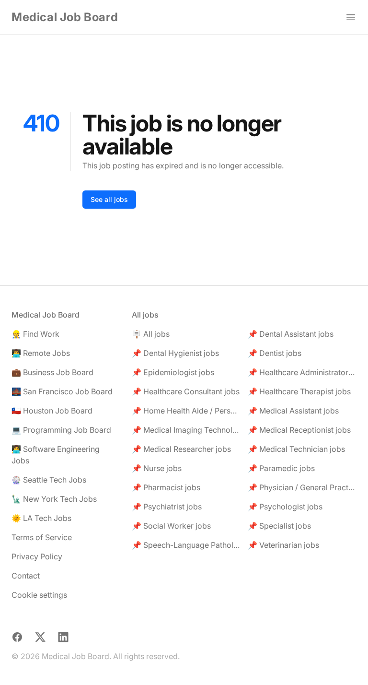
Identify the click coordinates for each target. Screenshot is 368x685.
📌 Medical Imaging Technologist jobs (186, 430)
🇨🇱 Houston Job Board (52, 410)
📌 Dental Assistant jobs (291, 334)
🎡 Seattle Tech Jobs (49, 479)
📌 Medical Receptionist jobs (299, 430)
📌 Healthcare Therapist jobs (299, 391)
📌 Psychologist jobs (285, 506)
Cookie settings (39, 595)
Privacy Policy (37, 556)
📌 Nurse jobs (157, 468)
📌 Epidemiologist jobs (173, 372)
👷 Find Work (35, 334)
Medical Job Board (65, 17)
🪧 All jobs (151, 334)
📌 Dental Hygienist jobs (175, 353)
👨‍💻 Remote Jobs (41, 353)
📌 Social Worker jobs (171, 526)
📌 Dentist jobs (274, 353)
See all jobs (109, 199)
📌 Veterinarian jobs (283, 545)
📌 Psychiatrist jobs (167, 506)
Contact (26, 575)
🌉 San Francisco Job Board (62, 391)
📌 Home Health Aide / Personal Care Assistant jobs (186, 410)
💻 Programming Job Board (61, 430)
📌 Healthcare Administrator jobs (302, 372)
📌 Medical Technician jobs (296, 449)
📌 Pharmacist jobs (166, 487)
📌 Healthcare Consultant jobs (186, 391)
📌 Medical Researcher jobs (181, 449)
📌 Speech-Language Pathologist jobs (186, 545)
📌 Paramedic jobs (281, 468)
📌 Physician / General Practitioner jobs (302, 487)
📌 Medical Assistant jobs (293, 410)
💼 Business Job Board (52, 372)
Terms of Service (42, 537)
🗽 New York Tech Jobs (54, 499)
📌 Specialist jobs (279, 526)
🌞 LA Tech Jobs (41, 518)
